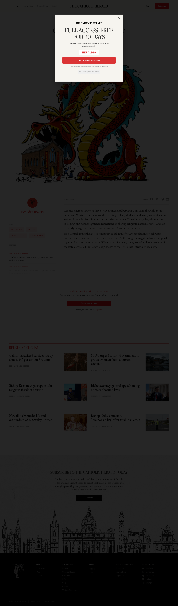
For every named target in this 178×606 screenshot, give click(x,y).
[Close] (119, 18)
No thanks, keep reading (89, 72)
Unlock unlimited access (89, 60)
